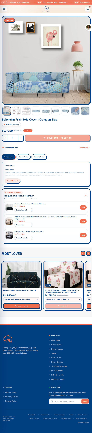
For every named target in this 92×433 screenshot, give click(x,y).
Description (8, 157)
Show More (11, 181)
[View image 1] (6, 111)
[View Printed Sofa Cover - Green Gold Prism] (9, 207)
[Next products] (88, 253)
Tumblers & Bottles (59, 366)
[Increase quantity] (20, 138)
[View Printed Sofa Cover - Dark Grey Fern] (9, 235)
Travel (53, 353)
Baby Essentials (57, 375)
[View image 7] (65, 111)
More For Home (57, 379)
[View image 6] (55, 111)
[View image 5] (46, 111)
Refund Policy (11, 401)
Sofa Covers (56, 358)
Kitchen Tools (57, 370)
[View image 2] (16, 111)
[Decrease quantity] (4, 138)
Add (83, 207)
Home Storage (57, 349)
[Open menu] (4, 9)
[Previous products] (83, 253)
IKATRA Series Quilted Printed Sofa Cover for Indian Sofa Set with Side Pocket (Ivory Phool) (62, 291)
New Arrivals (56, 345)
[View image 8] (75, 111)
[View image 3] (26, 111)
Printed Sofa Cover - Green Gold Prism (29, 204)
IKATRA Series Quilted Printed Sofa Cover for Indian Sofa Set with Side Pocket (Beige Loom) (45, 218)
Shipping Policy (39, 157)
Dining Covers (57, 362)
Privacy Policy (10, 392)
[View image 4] (36, 111)
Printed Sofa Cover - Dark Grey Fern (28, 232)
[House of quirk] (46, 9)
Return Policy (23, 157)
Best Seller (55, 340)
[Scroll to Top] (87, 420)
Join (85, 401)
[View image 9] (85, 111)
